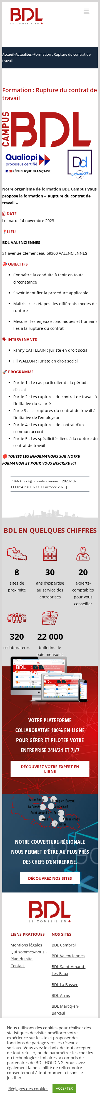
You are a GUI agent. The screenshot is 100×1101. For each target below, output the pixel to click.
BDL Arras (61, 995)
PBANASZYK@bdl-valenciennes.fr (36, 481)
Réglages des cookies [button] (28, 1088)
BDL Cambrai (64, 945)
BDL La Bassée (65, 984)
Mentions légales (26, 945)
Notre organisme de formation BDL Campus (44, 189)
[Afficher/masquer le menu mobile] (86, 11)
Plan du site (21, 958)
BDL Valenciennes (68, 955)
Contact (18, 965)
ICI (73, 463)
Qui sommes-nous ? (29, 952)
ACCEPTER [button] (64, 1088)
